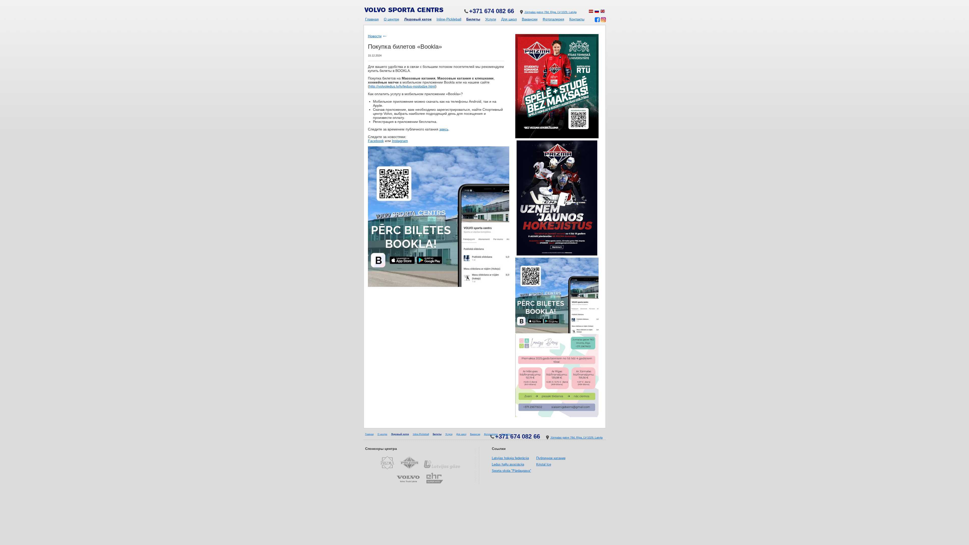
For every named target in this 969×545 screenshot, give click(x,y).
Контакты (576, 19)
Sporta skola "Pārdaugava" (511, 471)
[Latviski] (591, 12)
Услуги (490, 19)
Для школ (509, 19)
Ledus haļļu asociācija (508, 464)
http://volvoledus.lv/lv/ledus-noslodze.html (402, 86)
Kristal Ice (543, 464)
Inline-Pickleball (449, 19)
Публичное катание (551, 458)
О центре (391, 19)
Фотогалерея (553, 19)
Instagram (400, 141)
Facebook (376, 141)
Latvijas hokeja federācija (510, 458)
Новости (375, 36)
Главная (372, 19)
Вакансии (529, 19)
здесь (443, 129)
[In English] (602, 12)
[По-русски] (596, 12)
